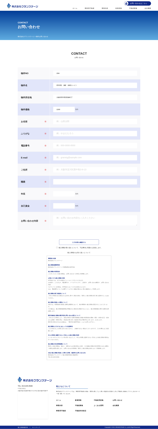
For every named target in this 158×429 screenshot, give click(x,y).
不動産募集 (133, 8)
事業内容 (105, 8)
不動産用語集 (99, 400)
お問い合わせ (117, 400)
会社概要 (148, 8)
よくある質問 (99, 405)
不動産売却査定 (80, 411)
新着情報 (118, 8)
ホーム (75, 8)
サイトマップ (36, 427)
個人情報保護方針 (23, 427)
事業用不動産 (89, 8)
